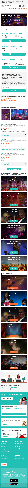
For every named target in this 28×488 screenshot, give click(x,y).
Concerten (3, 443)
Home (3, 17)
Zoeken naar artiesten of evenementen (9, 11)
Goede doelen (18, 449)
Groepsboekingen (5, 457)
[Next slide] (25, 114)
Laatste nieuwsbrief (5, 451)
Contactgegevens (19, 448)
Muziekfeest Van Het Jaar (10, 17)
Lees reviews (5, 424)
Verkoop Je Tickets (5, 458)
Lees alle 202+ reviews (16, 19)
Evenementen (4, 448)
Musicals (3, 446)
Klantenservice (18, 457)
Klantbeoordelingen (19, 443)
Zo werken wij (5, 436)
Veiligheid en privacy (19, 458)
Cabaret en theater (5, 445)
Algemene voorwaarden (20, 460)
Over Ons (17, 445)
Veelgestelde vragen (19, 446)
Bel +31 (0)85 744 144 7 (9, 387)
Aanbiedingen (4, 449)
